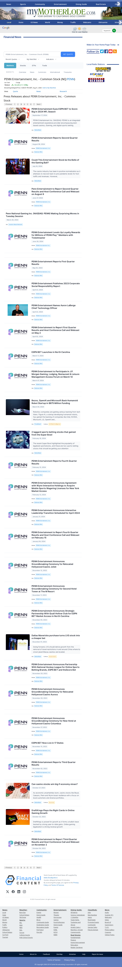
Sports (23, 4)
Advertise (72, 954)
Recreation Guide (43, 927)
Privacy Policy (69, 960)
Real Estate (101, 4)
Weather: (23, 910)
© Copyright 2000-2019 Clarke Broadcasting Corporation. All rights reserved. (61, 964)
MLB (20, 925)
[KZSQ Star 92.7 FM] (95, 74)
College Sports (24, 935)
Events (39, 913)
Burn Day (22, 913)
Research (63, 91)
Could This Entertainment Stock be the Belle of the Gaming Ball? (55, 161)
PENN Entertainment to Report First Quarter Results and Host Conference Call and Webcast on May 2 (55, 330)
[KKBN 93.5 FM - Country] (96, 79)
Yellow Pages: (109, 935)
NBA (20, 928)
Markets (10, 65)
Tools (44, 65)
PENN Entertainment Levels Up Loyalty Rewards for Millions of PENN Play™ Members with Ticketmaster (56, 235)
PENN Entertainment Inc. (43, 245)
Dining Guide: (76, 910)
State (21, 22)
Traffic (73, 22)
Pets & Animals (93, 930)
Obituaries (103, 22)
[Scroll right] (118, 3)
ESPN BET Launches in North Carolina (51, 352)
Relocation (74, 945)
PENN (70, 79)
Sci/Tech (5, 935)
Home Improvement (78, 943)
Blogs (38, 920)
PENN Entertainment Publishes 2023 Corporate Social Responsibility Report (56, 284)
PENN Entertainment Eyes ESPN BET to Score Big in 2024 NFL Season (54, 110)
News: (5, 910)
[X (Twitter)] (7, 892)
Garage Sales (92, 927)
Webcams (87, 22)
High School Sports (26, 938)
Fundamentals (75, 938)
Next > (39, 104)
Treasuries (68, 72)
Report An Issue (97, 954)
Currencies (42, 72)
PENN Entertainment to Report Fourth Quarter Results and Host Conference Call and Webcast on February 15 (55, 535)
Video (107, 920)
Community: (42, 910)
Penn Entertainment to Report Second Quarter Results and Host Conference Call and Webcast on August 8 (55, 192)
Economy (51, 802)
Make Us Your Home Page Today (101, 45)
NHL (20, 930)
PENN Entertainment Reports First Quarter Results (53, 262)
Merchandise (92, 915)
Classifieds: (92, 910)
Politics (4, 927)
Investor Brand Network (15, 224)
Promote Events (93, 922)
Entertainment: (60, 910)
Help (83, 954)
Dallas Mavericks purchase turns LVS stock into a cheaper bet (56, 636)
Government (52, 656)
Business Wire (38, 152)
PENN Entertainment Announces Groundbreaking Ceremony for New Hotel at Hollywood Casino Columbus (54, 721)
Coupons (108, 932)
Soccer (21, 933)
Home (21, 954)
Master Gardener (77, 947)
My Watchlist (32, 59)
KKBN (55, 935)
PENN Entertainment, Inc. (43, 148)
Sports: (22, 920)
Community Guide (43, 922)
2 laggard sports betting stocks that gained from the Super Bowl (54, 433)
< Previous (8, 104)
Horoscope (57, 917)
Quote (15, 91)
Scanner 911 (109, 915)
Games (56, 920)
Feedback (46, 954)
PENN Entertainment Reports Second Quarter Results (55, 139)
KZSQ (56, 932)
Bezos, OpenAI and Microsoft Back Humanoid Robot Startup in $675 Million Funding (55, 401)
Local (9, 22)
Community (40, 4)
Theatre (56, 915)
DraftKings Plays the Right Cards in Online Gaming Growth (53, 811)
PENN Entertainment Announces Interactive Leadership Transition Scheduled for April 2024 (56, 511)
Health (39, 917)
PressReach (38, 424)
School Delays (7, 932)
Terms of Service (53, 960)
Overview (22, 72)
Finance (73, 940)
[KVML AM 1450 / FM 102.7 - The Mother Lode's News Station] (103, 68)
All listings (74, 913)
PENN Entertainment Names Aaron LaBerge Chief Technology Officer (54, 306)
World (47, 22)
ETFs (34, 65)
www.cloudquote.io (51, 878)
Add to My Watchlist (49, 88)
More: (107, 910)
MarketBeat (38, 130)
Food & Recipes (59, 922)
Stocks (23, 65)
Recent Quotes (11, 59)
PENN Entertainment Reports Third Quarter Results (54, 763)
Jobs (89, 913)
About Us (33, 954)
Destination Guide (43, 925)
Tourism (5, 937)
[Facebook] (13, 892)
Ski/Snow (22, 917)
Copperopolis (75, 932)
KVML (55, 930)
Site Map (59, 954)
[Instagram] (24, 892)
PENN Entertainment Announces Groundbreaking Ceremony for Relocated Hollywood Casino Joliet (52, 564)
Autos (90, 917)
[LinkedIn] (18, 892)
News (8, 4)
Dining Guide (81, 4)
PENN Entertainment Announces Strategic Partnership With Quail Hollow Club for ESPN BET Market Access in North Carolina (54, 613)
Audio (107, 913)
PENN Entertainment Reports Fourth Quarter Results (54, 462)
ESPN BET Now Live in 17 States (48, 743)
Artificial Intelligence (54, 424)
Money (60, 22)
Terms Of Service (57, 885)
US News (34, 22)
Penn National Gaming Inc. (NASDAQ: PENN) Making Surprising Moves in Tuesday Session (42, 214)
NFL (20, 923)
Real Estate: (76, 935)
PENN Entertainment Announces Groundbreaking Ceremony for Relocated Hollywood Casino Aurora (52, 692)
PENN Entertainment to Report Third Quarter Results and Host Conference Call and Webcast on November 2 (55, 842)
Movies (56, 913)
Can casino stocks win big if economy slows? (55, 784)
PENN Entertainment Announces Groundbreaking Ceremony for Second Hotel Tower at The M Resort (54, 589)
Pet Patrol (40, 930)
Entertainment (60, 4)
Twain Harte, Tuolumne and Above (76, 922)
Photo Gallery (109, 930)
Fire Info (39, 932)
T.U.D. (107, 927)
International (55, 72)
